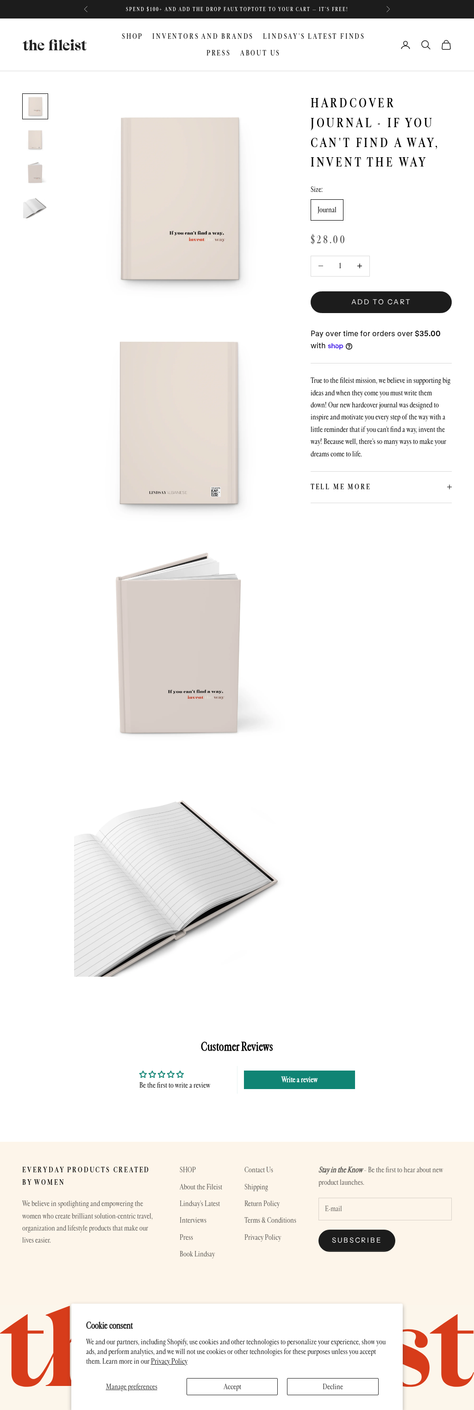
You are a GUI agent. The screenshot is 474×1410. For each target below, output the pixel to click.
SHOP (132, 36)
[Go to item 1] (35, 106)
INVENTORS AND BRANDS (203, 36)
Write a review (299, 1079)
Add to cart (381, 301)
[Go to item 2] (35, 140)
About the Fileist (201, 1187)
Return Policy (262, 1203)
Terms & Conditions (270, 1220)
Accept (232, 1387)
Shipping (256, 1187)
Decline (333, 1387)
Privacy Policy (169, 1361)
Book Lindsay (197, 1254)
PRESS (218, 53)
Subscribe (357, 1240)
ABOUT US (260, 53)
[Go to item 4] (35, 206)
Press (186, 1237)
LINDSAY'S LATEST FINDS (314, 36)
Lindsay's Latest (200, 1203)
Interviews (193, 1220)
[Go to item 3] (35, 173)
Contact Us (258, 1170)
